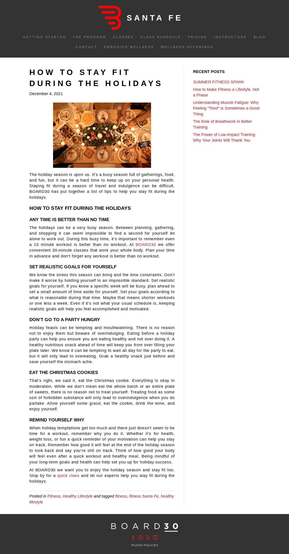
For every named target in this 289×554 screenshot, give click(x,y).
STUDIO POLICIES (144, 545)
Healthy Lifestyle (78, 496)
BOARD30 (146, 244)
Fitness (54, 496)
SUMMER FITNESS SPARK (218, 82)
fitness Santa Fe (143, 496)
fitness (121, 496)
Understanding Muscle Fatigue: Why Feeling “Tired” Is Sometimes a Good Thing (226, 108)
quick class (68, 475)
